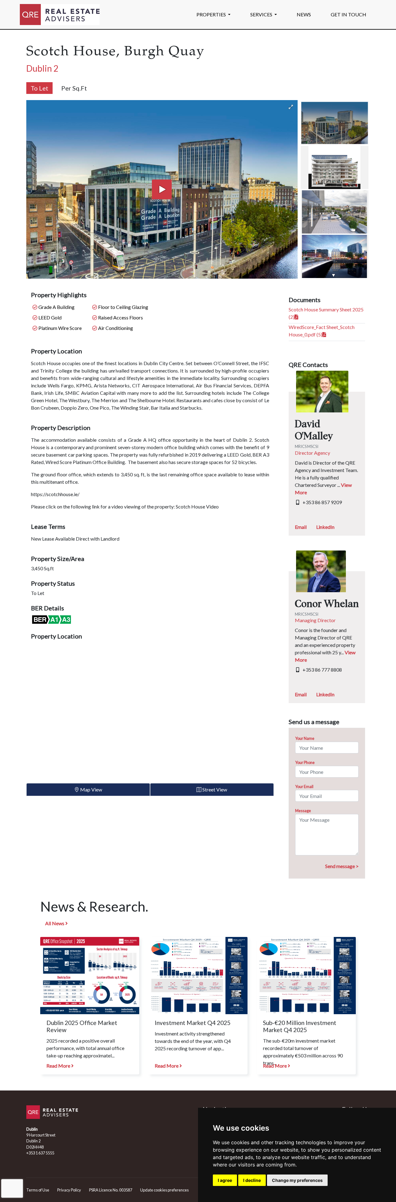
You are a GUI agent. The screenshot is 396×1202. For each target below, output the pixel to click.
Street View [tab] (214, 789)
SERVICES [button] (261, 14)
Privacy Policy (69, 1189)
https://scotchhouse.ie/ (55, 494)
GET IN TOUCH (348, 14)
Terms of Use (37, 1189)
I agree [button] (225, 1180)
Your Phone (305, 762)
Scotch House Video (197, 506)
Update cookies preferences (164, 1189)
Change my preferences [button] (297, 1180)
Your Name (304, 738)
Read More (58, 1066)
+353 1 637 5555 (40, 1152)
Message (303, 810)
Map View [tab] (90, 789)
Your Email (304, 786)
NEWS (304, 14)
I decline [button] (252, 1180)
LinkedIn (325, 527)
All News (55, 923)
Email (301, 527)
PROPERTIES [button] (211, 14)
